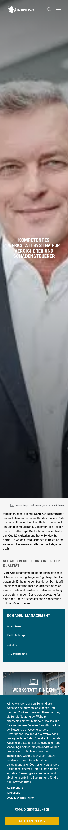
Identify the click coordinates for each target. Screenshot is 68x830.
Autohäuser (14, 626)
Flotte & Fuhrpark (18, 635)
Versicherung (19, 654)
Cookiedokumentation (21, 797)
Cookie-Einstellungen (32, 809)
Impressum (14, 792)
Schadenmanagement (38, 505)
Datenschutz (15, 787)
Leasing (12, 644)
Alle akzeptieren (32, 821)
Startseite (21, 505)
